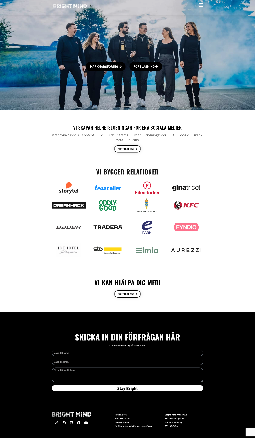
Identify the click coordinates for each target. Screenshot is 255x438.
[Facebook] (78, 422)
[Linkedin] (71, 422)
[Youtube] (86, 422)
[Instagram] (64, 422)
